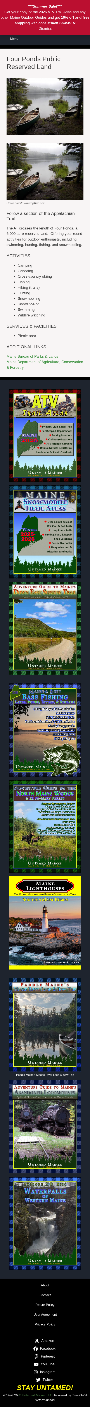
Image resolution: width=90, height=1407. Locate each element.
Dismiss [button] (45, 28)
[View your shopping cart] (71, 38)
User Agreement (45, 1314)
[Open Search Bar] (83, 38)
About (45, 1285)
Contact (45, 1295)
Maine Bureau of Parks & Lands (32, 356)
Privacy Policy (45, 1324)
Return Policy (45, 1305)
